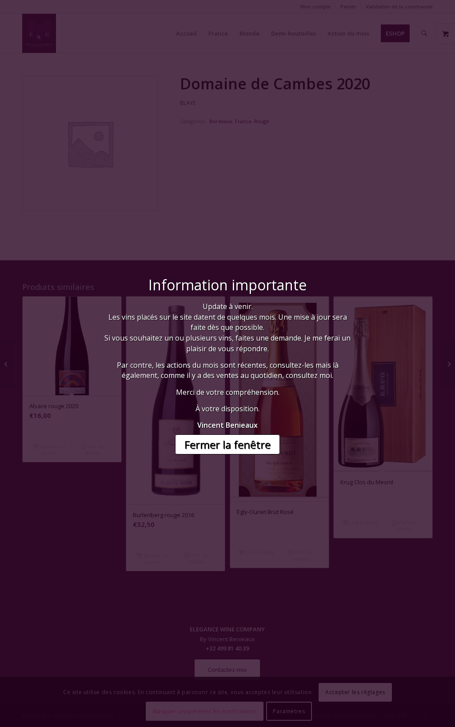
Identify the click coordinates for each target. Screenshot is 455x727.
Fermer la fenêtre (227, 444)
